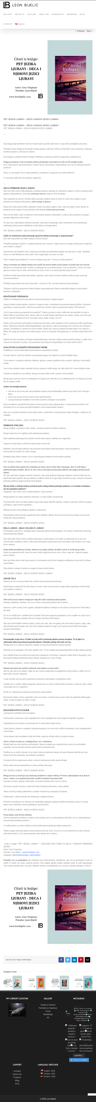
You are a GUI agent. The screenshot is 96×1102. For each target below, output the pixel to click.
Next (89, 31)
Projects (17, 1077)
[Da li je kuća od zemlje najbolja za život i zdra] (71, 1045)
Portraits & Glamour (48, 1008)
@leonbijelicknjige (20, 855)
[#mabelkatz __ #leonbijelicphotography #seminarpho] (85, 1045)
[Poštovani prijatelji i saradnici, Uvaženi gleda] (71, 1030)
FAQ (17, 1084)
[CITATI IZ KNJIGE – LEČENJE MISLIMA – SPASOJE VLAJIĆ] (83, 983)
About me (17, 1074)
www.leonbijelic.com (30, 852)
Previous (81, 31)
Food (48, 1011)
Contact (17, 1071)
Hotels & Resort (48, 1005)
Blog (17, 1080)
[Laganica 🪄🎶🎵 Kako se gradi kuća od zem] (85, 1030)
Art (48, 1017)
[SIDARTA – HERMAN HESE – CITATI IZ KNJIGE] (36, 983)
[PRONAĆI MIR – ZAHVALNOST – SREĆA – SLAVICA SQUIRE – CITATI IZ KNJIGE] (13, 983)
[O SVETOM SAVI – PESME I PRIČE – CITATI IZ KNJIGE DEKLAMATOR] (60, 983)
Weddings (48, 1014)
